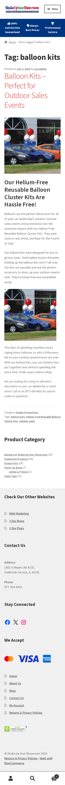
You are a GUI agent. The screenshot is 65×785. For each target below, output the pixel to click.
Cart (50, 775)
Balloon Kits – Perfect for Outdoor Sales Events (25, 90)
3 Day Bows (16, 521)
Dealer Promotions (27, 412)
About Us (15, 683)
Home (12, 42)
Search (32, 778)
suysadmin (40, 69)
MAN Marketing (19, 513)
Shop (12, 691)
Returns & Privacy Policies (25, 713)
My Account (16, 705)
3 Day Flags (16, 528)
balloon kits (18, 416)
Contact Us (16, 698)
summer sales (27, 421)
